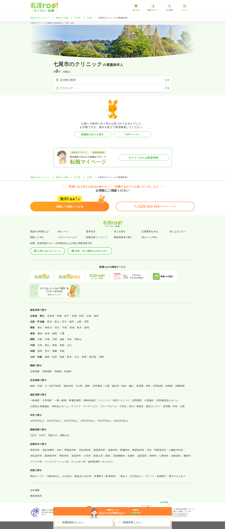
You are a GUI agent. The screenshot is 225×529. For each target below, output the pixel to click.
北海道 (50, 315)
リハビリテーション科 (57, 461)
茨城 (72, 327)
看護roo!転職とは (39, 231)
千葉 (64, 327)
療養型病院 (75, 400)
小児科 (87, 455)
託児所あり (136, 476)
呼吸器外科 (160, 449)
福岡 (47, 356)
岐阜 (47, 333)
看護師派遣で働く (123, 237)
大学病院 (47, 400)
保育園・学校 (143, 385)
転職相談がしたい (73, 522)
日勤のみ (52, 435)
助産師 (67, 371)
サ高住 (123, 406)
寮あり (123, 476)
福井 (71, 321)
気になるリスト (178, 231)
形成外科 (76, 455)
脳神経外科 (50, 455)
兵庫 (54, 339)
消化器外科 (36, 455)
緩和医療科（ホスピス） (101, 461)
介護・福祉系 (112, 385)
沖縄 (101, 356)
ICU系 (79, 385)
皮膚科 (131, 455)
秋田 (81, 315)
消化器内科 (85, 449)
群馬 (86, 327)
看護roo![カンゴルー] (40, 17)
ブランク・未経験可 (155, 476)
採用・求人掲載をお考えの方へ (92, 250)
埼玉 (57, 327)
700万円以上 (105, 420)
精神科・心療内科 (159, 455)
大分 (76, 356)
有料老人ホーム (60, 406)
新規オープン (37, 476)
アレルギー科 (78, 461)
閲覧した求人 (37, 237)
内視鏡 (168, 385)
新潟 (49, 321)
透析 (87, 385)
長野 (86, 321)
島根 (62, 345)
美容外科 (35, 449)
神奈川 (48, 327)
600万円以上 (88, 420)
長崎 (61, 356)
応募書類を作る (150, 231)
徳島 (40, 350)
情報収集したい (132, 522)
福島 (96, 315)
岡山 (47, 345)
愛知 (40, 333)
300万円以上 (37, 420)
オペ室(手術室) (53, 385)
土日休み (67, 476)
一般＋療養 (60, 400)
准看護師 (47, 371)
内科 (59, 449)
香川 (47, 350)
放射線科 (176, 455)
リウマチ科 (36, 461)
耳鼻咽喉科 (119, 455)
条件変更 (164, 502)
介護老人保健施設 (39, 406)
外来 (40, 385)
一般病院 (35, 400)
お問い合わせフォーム (49, 250)
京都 (47, 339)
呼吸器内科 (70, 449)
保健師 (58, 371)
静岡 (54, 333)
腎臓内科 (125, 449)
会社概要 (35, 490)
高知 (62, 350)
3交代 (42, 435)
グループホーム (108, 406)
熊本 (69, 356)
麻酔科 (187, 455)
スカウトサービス (67, 237)
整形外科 (64, 455)
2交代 (33, 435)
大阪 (40, 339)
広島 (40, 345)
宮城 (74, 315)
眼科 (108, 455)
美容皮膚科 (48, 449)
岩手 (66, 315)
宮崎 (84, 356)
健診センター (153, 406)
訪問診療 (158, 385)
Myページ (63, 231)
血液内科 (113, 449)
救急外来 (68, 385)
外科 (149, 449)
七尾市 (89, 17)
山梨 (79, 321)
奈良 (69, 339)
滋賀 (62, 339)
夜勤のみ (65, 435)
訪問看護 (97, 385)
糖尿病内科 (138, 449)
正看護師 (35, 371)
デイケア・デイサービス (84, 406)
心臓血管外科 (176, 449)
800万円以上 (121, 420)
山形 (88, 315)
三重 (62, 333)
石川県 (77, 17)
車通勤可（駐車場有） (106, 476)
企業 (182, 406)
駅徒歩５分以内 (83, 476)
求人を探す (120, 231)
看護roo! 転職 (62, 17)
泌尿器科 (142, 455)
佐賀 (54, 356)
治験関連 (180, 385)
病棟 (32, 385)
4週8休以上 (53, 476)
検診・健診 (127, 385)
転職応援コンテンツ (96, 237)
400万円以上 (54, 420)
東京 (40, 327)
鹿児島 (92, 356)
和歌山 (78, 339)
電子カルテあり (177, 476)
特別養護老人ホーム (167, 400)
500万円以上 (71, 420)
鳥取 (54, 345)
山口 (69, 345)
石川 (64, 321)
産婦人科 (98, 455)
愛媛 (54, 350)
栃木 (79, 327)
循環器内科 (99, 449)
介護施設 (149, 400)
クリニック (104, 400)
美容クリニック (121, 400)
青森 (59, 315)
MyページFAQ (149, 237)
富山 (57, 321)
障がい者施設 (136, 406)
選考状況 (91, 231)
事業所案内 (36, 495)
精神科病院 (90, 400)
